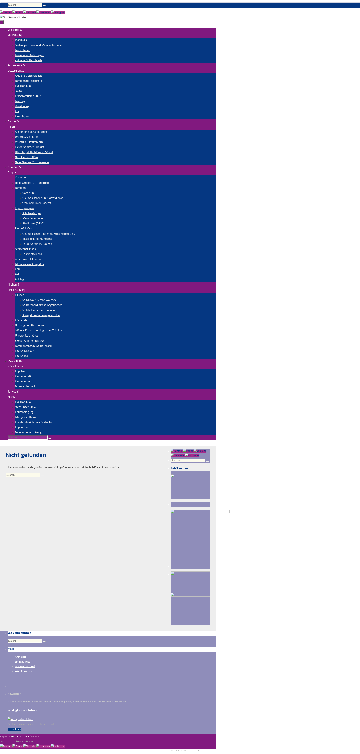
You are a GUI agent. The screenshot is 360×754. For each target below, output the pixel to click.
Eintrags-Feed (22, 661)
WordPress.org (23, 671)
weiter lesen (14, 729)
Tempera (192, 751)
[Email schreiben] (6, 12)
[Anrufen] (17, 12)
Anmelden (21, 657)
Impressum (6, 736)
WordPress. (206, 751)
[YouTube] (29, 12)
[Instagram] (58, 12)
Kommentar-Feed (25, 666)
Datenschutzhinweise (27, 736)
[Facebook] (43, 12)
